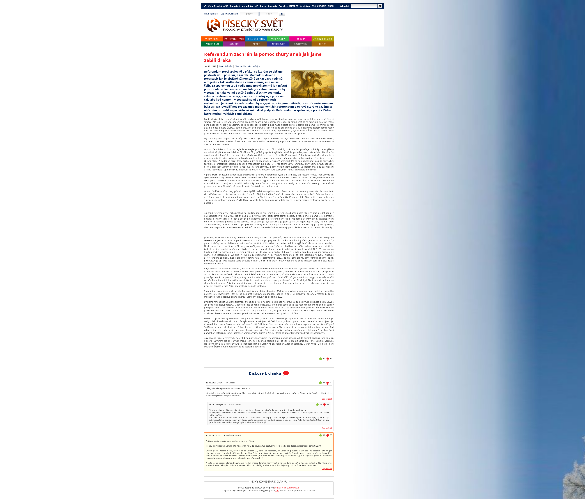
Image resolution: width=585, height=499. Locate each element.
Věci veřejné (212, 39)
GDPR (331, 6)
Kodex (262, 6)
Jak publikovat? (249, 6)
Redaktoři (235, 6)
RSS (314, 6)
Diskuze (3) (240, 66)
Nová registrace (211, 13)
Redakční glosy (256, 39)
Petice (322, 44)
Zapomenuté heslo (229, 13)
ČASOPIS (321, 6)
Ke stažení (305, 6)
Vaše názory (278, 39)
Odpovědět (327, 398)
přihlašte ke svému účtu (286, 487)
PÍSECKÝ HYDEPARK (234, 39)
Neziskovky (278, 44)
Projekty (283, 6)
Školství (234, 44)
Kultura (300, 39)
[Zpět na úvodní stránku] (245, 25)
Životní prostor (322, 39)
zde (277, 490)
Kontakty (272, 6)
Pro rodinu (212, 44)
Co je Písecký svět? (218, 6)
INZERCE (293, 6)
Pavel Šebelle (225, 66)
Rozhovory (300, 44)
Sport (256, 44)
